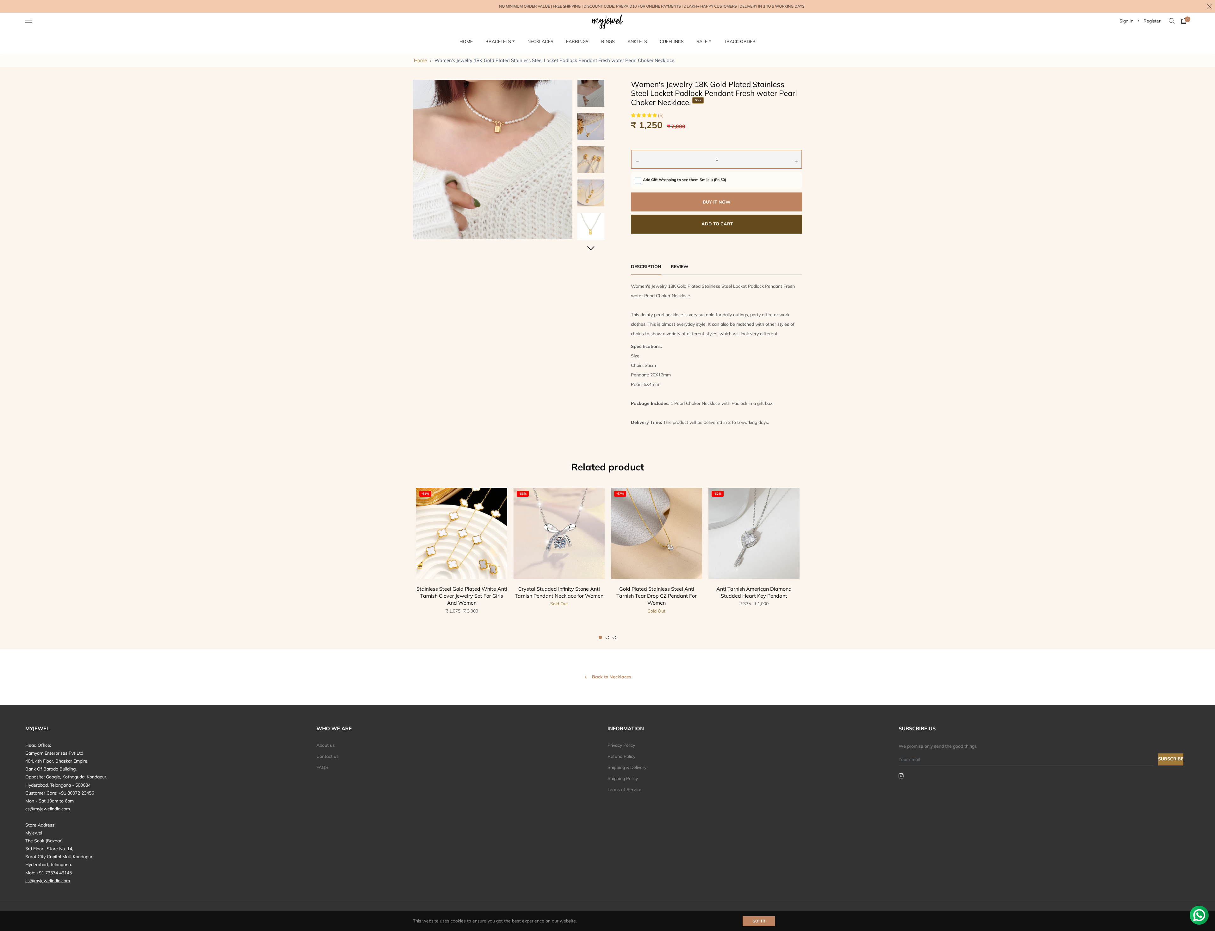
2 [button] (607, 637)
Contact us (327, 756)
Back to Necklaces (611, 677)
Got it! (758, 921)
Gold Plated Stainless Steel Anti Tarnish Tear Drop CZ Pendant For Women (656, 596)
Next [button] (591, 248)
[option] (461, 563)
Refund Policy (621, 756)
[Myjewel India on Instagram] (901, 776)
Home (420, 60)
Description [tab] (646, 266)
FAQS (322, 767)
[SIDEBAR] (36, 20)
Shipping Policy (623, 778)
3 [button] (614, 637)
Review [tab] (680, 266)
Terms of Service (624, 789)
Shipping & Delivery (627, 767)
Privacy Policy (621, 745)
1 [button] (600, 637)
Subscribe (1170, 759)
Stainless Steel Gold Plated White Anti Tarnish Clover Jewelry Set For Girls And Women (461, 596)
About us (325, 745)
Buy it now (717, 202)
